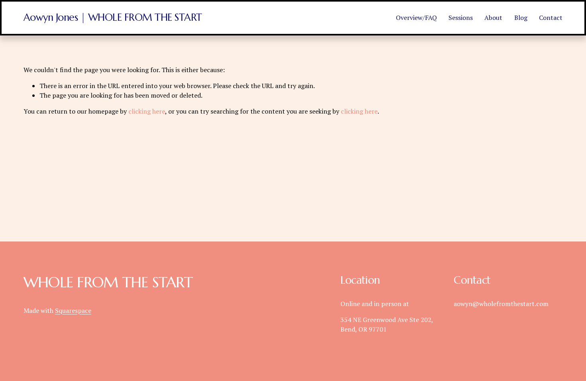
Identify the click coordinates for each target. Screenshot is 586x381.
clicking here (146, 111)
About (493, 17)
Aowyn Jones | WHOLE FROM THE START (113, 17)
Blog (520, 17)
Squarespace (73, 310)
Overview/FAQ (416, 17)
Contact (550, 17)
